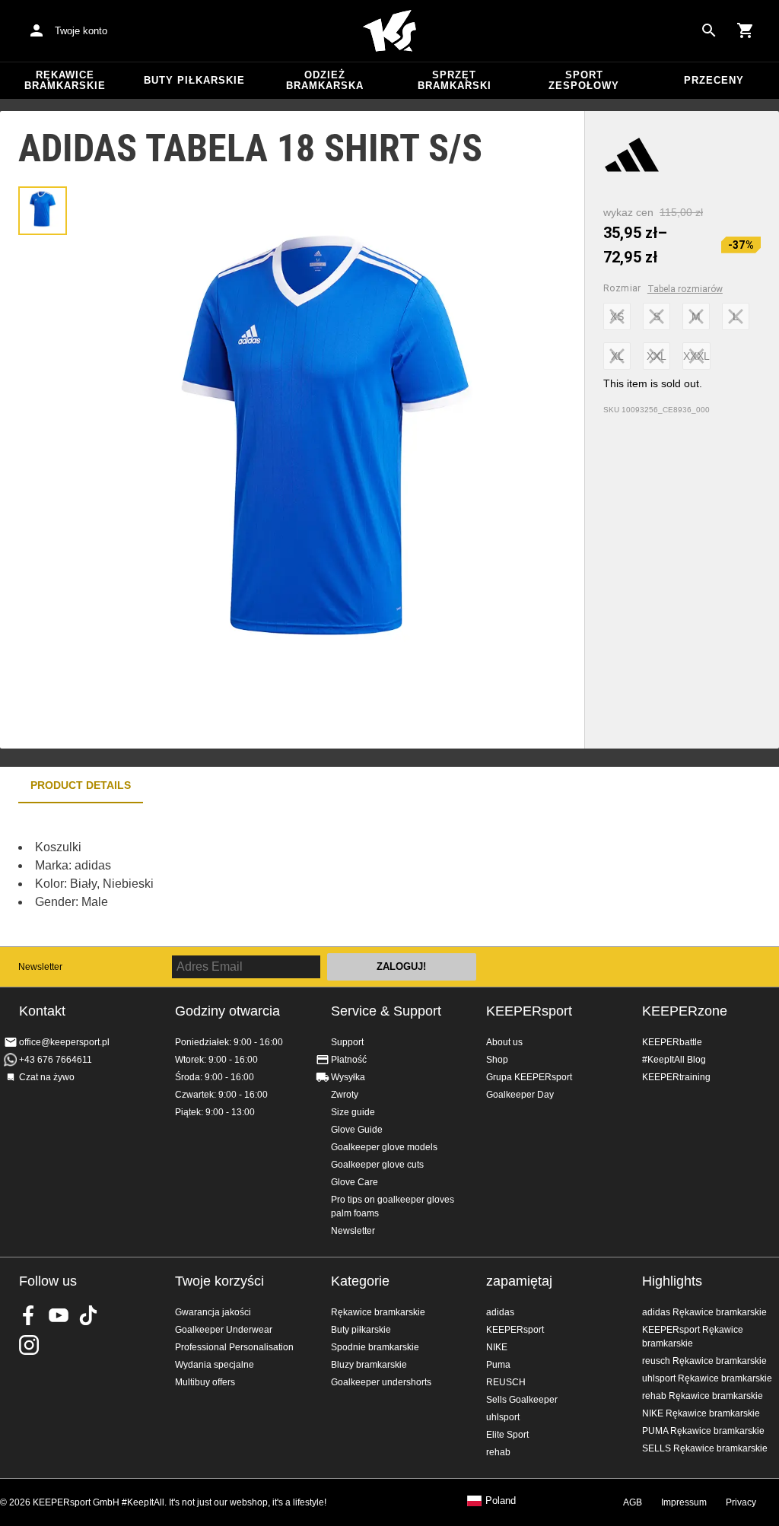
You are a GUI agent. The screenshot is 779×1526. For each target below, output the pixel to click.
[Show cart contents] (745, 30)
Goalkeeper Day (520, 1094)
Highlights (672, 1281)
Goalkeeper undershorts (381, 1382)
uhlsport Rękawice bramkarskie (707, 1378)
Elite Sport (507, 1434)
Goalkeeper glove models (384, 1147)
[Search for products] (709, 30)
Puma (498, 1364)
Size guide (353, 1112)
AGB (632, 1502)
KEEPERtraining (676, 1077)
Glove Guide (357, 1129)
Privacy (741, 1502)
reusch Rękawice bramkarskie (704, 1361)
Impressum (684, 1502)
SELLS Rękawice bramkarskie (705, 1448)
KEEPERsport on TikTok (88, 1315)
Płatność (349, 1059)
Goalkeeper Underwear (223, 1329)
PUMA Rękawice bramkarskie (703, 1431)
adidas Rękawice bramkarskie (704, 1312)
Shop (497, 1059)
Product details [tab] (80, 785)
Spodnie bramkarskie (375, 1347)
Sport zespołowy (583, 80)
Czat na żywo (47, 1077)
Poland (500, 1501)
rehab (498, 1452)
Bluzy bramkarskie (369, 1364)
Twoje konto (81, 31)
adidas (500, 1312)
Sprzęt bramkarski (454, 80)
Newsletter (40, 967)
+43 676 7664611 (55, 1059)
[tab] (42, 210)
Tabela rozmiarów (685, 289)
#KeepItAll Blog (674, 1059)
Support (347, 1042)
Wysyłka (348, 1077)
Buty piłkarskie (194, 80)
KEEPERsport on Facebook (29, 1315)
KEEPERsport (529, 1011)
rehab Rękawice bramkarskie (702, 1396)
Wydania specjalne (214, 1364)
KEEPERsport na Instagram (29, 1345)
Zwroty (344, 1094)
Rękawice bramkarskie (65, 80)
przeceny (714, 80)
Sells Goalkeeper (522, 1399)
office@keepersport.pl (64, 1042)
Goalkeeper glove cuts (377, 1164)
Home (389, 31)
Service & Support (386, 1011)
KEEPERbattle (672, 1042)
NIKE (496, 1347)
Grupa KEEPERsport (529, 1077)
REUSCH (506, 1382)
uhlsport (503, 1417)
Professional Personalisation (234, 1347)
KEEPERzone (684, 1011)
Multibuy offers (205, 1382)
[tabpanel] (266, 874)
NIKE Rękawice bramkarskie (701, 1413)
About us (504, 1042)
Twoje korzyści (219, 1281)
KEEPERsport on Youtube (58, 1315)
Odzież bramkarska (325, 80)
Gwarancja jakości (213, 1312)
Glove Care (354, 1182)
